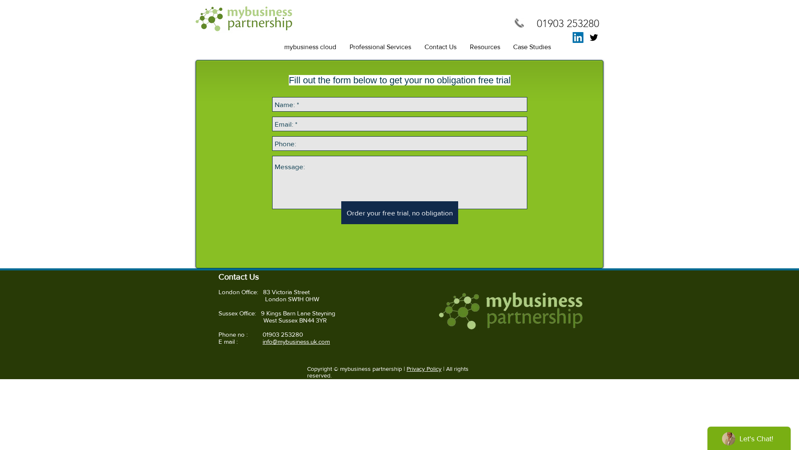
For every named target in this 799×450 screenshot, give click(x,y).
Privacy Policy (424, 368)
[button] (310, 47)
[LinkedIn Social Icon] (578, 37)
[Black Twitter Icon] (593, 37)
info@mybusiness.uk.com (296, 341)
